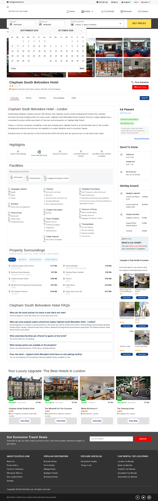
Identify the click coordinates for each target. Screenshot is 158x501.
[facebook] (138, 497)
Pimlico (47, 327)
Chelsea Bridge (86, 325)
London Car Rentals (126, 461)
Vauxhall (129, 231)
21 (18, 56)
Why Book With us (14, 473)
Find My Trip (103, 2)
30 (28, 61)
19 (45, 51)
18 (39, 51)
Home (72, 11)
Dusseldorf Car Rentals (127, 473)
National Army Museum (101, 325)
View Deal (126, 297)
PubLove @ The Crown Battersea (126, 291)
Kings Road (84, 327)
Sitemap (10, 480)
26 (45, 56)
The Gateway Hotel (125, 408)
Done (82, 68)
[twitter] (143, 497)
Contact (144, 11)
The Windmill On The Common (58, 408)
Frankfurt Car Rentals (126, 469)
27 (12, 61)
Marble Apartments (127, 318)
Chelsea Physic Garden (18, 327)
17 (34, 51)
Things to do (86, 465)
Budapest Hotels (51, 473)
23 (28, 56)
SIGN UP (142, 439)
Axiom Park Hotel (141, 347)
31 (83, 61)
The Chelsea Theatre (97, 327)
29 (23, 61)
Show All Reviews (141, 138)
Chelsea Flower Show (35, 327)
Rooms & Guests (77, 21)
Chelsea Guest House (140, 319)
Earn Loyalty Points (15, 476)
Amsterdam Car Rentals (127, 476)
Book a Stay (141, 87)
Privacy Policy (12, 465)
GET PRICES (139, 23)
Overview (15, 98)
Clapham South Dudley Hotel (21, 408)
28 (18, 61)
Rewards (127, 11)
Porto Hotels (49, 465)
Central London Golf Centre (69, 325)
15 (23, 51)
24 (34, 56)
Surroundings (58, 98)
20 (12, 56)
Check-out (43, 21)
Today (13, 68)
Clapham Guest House (140, 291)
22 (23, 56)
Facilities (42, 98)
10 (34, 46)
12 (45, 46)
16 (28, 51)
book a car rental (136, 246)
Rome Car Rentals (125, 465)
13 (12, 51)
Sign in (115, 2)
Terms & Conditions (15, 469)
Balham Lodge (125, 347)
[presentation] (10, 392)
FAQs (74, 98)
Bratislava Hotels (51, 476)
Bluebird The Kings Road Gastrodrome (65, 327)
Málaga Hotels (50, 469)
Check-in (13, 21)
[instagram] (149, 497)
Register (127, 2)
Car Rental (109, 11)
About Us (11, 461)
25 (39, 56)
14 (18, 51)
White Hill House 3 (89, 408)
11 (39, 46)
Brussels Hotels (50, 461)
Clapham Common (132, 218)
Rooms (29, 98)
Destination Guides (89, 461)
